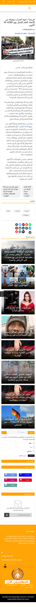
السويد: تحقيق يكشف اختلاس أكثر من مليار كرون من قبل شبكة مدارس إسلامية (18, 377)
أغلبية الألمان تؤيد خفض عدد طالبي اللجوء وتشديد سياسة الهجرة (18, 352)
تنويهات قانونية (28, 587)
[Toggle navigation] (29, 8)
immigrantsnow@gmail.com (10, 560)
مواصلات (26, 215)
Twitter (12, 475)
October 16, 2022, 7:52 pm (24, 33)
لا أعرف (29, 451)
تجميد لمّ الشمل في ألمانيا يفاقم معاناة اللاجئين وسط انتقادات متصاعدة (18, 397)
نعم (30, 443)
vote (31, 455)
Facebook (27, 475)
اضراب (17, 211)
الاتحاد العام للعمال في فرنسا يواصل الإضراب (27, 191)
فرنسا (27, 211)
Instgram (12, 480)
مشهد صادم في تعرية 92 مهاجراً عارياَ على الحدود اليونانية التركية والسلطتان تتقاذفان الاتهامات (10, 191)
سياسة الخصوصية (12, 585)
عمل (8, 211)
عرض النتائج (23, 455)
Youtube (27, 480)
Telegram (12, 485)
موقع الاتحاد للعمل (25, 126)
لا (30, 447)
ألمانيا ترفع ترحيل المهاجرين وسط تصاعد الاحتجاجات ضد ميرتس (18, 422)
